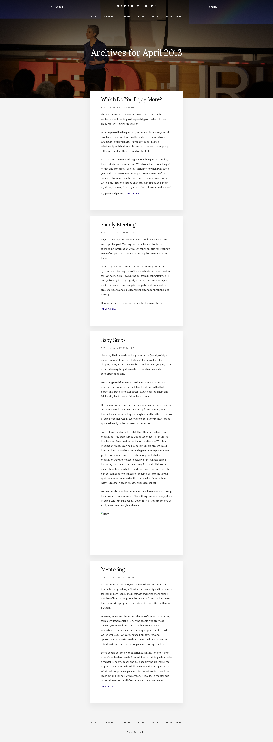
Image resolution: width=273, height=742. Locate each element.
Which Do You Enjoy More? (131, 99)
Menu (214, 7)
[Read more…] (133, 194)
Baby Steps (113, 340)
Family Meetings (119, 224)
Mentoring (113, 569)
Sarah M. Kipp (137, 6)
